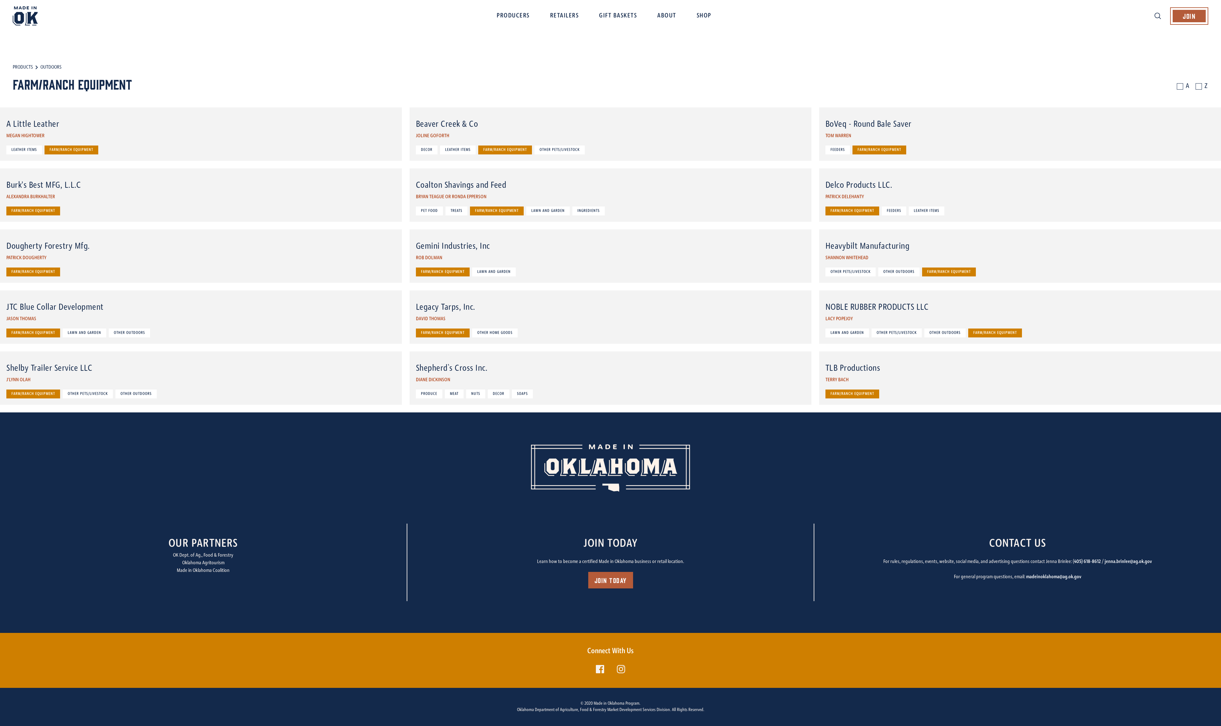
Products (23, 67)
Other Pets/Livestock (560, 150)
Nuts (475, 394)
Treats (456, 211)
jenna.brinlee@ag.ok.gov (1128, 561)
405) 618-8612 (1087, 561)
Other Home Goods (495, 333)
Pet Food (429, 211)
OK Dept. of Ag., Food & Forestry (203, 555)
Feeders (838, 150)
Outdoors (50, 67)
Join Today (611, 580)
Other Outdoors (898, 272)
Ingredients (588, 211)
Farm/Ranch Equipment (71, 150)
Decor (426, 150)
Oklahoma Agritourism (203, 563)
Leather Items (24, 150)
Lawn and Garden (548, 211)
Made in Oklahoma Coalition (203, 570)
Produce (429, 394)
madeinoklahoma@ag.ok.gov (1053, 577)
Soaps (522, 394)
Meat (454, 394)
